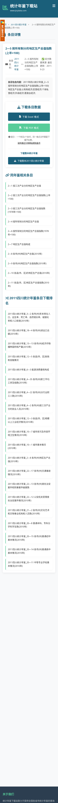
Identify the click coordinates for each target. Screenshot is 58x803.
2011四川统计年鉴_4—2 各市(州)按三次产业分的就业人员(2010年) (29, 407)
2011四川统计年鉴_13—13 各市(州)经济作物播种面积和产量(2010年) (29, 345)
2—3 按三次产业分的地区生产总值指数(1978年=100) (26, 210)
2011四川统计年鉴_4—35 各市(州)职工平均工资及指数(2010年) (28, 381)
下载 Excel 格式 (30, 116)
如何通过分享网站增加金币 (29, 143)
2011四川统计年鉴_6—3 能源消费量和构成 (28, 369)
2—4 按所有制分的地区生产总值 (23, 221)
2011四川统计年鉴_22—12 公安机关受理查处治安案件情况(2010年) (28, 498)
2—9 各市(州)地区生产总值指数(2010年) (27, 263)
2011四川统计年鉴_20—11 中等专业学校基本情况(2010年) (28, 564)
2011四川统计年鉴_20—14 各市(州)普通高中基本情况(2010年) (29, 551)
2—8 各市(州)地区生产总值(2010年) (25, 253)
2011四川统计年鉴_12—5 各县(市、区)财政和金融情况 (28, 358)
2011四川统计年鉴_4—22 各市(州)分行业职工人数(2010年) (28, 394)
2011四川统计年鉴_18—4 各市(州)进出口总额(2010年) (28, 332)
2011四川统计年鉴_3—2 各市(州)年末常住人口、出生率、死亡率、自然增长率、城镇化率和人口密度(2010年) (29, 317)
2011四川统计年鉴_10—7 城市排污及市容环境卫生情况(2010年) (29, 433)
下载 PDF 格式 (31, 127)
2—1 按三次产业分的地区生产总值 (24, 185)
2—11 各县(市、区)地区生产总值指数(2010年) (28, 284)
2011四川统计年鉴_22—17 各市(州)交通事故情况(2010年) (29, 472)
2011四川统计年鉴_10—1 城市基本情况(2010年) (27, 446)
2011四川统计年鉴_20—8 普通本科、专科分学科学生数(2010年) (29, 525)
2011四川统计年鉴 (18, 24)
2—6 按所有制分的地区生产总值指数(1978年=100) (28, 233)
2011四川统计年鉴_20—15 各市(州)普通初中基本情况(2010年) (29, 538)
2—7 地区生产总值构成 (19, 244)
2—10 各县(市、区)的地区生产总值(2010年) (29, 272)
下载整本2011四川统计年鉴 (31, 160)
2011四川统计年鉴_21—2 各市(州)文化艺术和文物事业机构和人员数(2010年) (28, 512)
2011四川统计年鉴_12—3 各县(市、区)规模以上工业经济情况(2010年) (28, 420)
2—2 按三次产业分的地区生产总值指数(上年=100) (29, 197)
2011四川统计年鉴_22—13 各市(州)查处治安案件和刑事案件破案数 (29, 485)
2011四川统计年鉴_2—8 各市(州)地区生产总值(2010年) (29, 459)
